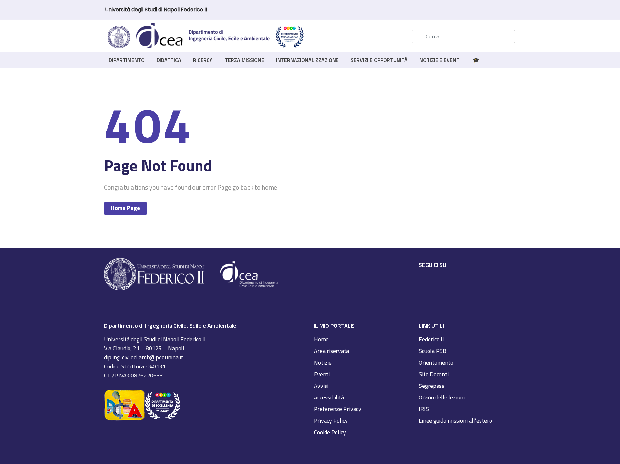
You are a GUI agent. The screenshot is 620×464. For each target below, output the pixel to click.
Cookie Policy (330, 432)
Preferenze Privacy (337, 409)
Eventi (322, 374)
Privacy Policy (331, 420)
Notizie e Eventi (440, 60)
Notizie (323, 362)
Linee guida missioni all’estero (455, 420)
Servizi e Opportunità (379, 60)
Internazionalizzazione (307, 60)
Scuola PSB (432, 350)
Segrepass (431, 385)
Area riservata (331, 350)
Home (321, 339)
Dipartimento (127, 60)
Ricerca (203, 60)
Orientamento (436, 362)
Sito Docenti (434, 374)
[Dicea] (206, 36)
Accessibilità (329, 397)
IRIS (424, 409)
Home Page (125, 207)
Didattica (169, 60)
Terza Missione (244, 60)
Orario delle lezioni (442, 397)
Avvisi (321, 385)
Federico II (431, 339)
